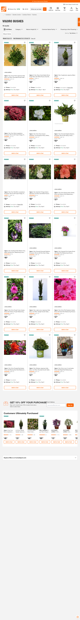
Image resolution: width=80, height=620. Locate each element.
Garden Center (16, 14)
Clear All (33, 38)
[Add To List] (24, 42)
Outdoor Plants (26, 14)
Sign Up (70, 405)
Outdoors (8, 14)
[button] (71, 33)
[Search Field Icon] (44, 9)
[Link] (15, 69)
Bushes (34, 14)
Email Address (51, 402)
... (3, 14)
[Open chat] (79, 22)
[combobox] (36, 9)
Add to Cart (15, 95)
